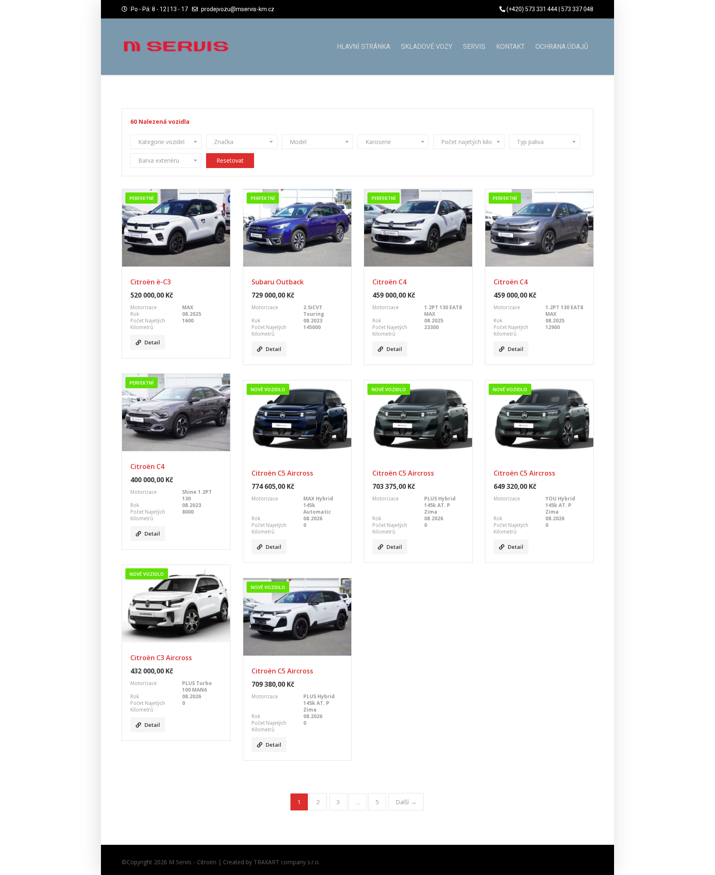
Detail (152, 342)
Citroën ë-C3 (150, 281)
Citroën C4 (389, 281)
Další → (406, 802)
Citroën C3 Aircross (161, 657)
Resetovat (230, 160)
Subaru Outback (278, 281)
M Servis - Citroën (192, 862)
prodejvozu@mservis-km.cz (237, 9)
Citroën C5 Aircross (282, 473)
